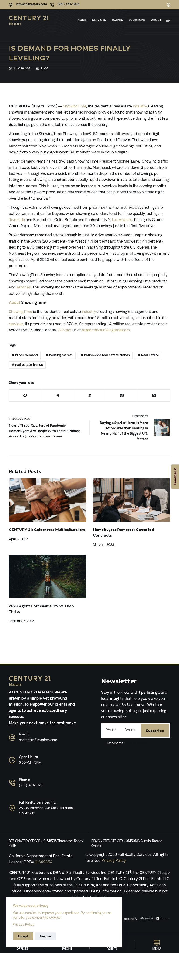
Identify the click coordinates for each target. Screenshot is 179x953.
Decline (45, 936)
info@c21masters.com (31, 4)
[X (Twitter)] (154, 396)
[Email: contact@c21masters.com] (12, 737)
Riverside (17, 220)
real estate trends (27, 365)
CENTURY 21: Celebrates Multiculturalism (47, 529)
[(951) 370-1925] (52, 5)
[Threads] (122, 396)
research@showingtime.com (106, 330)
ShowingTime (74, 106)
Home (82, 20)
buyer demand (25, 355)
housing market (59, 355)
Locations (137, 20)
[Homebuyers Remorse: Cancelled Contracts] (131, 500)
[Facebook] (25, 396)
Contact (65, 330)
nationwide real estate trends (105, 355)
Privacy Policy (23, 925)
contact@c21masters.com (38, 740)
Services (99, 20)
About (156, 20)
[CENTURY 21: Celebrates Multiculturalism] (47, 500)
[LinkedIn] (89, 396)
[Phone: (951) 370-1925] (12, 783)
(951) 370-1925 (68, 4)
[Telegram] (57, 396)
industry (140, 106)
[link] (130, 918)
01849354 (43, 862)
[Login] (168, 5)
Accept (22, 936)
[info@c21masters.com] (10, 5)
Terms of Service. (135, 743)
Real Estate (148, 355)
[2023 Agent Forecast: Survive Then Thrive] (47, 576)
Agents (117, 20)
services (23, 287)
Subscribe (155, 730)
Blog (44, 68)
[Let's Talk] (168, 20)
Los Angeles (122, 220)
